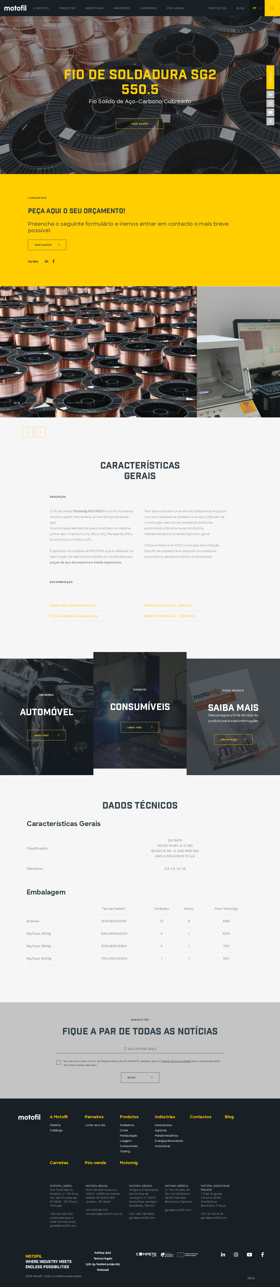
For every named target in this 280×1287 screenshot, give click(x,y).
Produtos (129, 1117)
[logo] (15, 8)
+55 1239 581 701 (97, 1210)
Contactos (217, 8)
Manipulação (128, 1135)
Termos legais (103, 1258)
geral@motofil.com (63, 1226)
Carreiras (148, 8)
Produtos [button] (67, 8)
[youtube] (270, 112)
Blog (240, 8)
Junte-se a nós (95, 1125)
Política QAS (102, 1253)
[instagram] (270, 103)
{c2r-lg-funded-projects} (103, 1264)
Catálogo (56, 1130)
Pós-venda (175, 8)
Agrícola (160, 1130)
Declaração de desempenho (72, 605)
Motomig (129, 1162)
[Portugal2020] (167, 1254)
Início (17, 20)
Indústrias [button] (94, 8)
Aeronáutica (163, 1125)
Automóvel (162, 1146)
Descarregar (229, 739)
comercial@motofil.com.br (104, 1214)
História (55, 1125)
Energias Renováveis (169, 1141)
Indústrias (165, 1117)
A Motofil (41, 8)
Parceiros (122, 8)
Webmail (103, 1270)
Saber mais (41, 735)
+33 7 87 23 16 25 (212, 1214)
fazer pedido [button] (140, 124)
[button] (257, 8)
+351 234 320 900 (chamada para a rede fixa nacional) (63, 1218)
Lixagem (125, 1141)
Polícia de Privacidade (176, 1061)
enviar (132, 1077)
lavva (251, 1278)
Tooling (125, 1151)
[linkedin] (270, 94)
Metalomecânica (166, 1135)
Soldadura (127, 1125)
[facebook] (270, 121)
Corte (124, 1130)
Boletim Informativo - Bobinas (167, 605)
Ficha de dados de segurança (73, 616)
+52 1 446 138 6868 (141, 1214)
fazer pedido (43, 245)
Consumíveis (29, 20)
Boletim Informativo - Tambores (169, 616)
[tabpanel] (98, 351)
